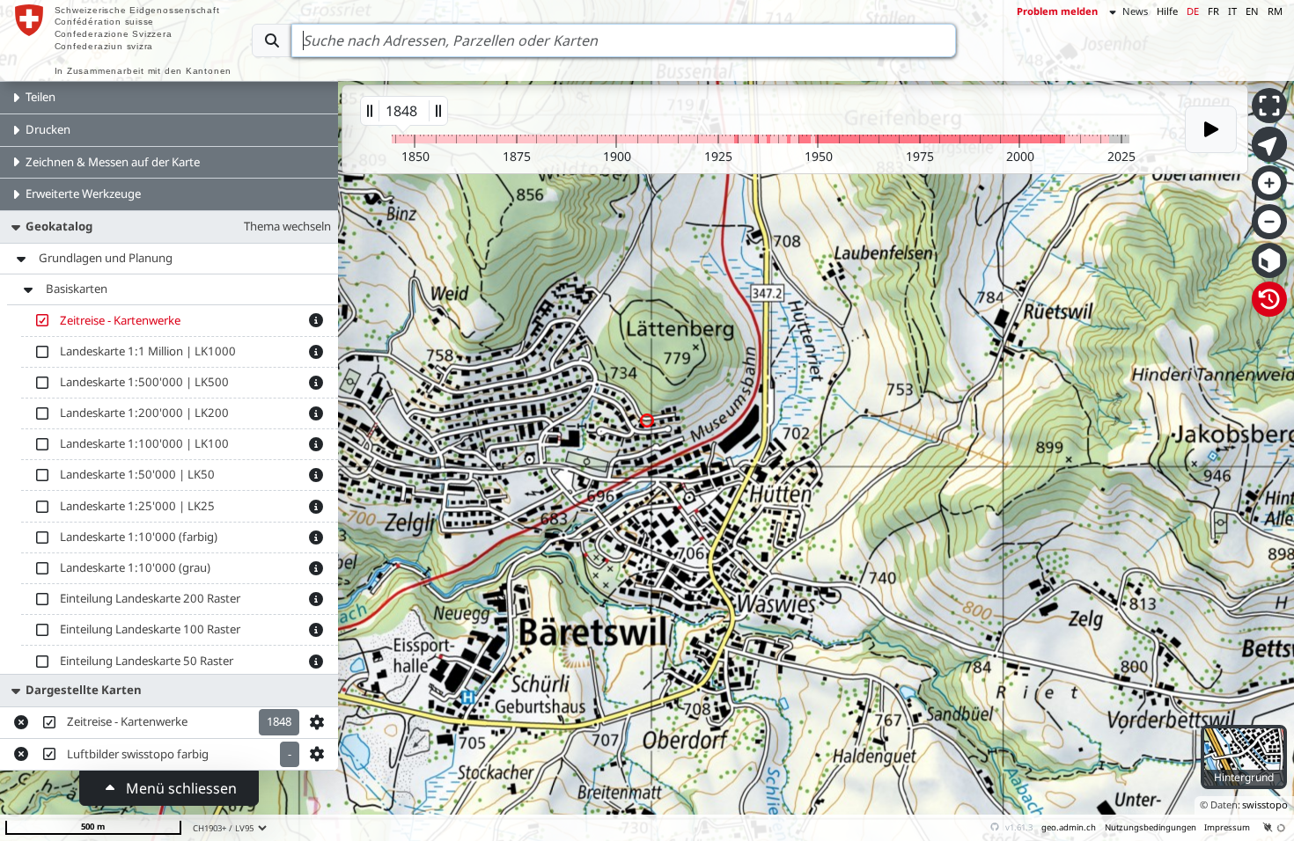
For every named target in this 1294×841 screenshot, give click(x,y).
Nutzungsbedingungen (1150, 827)
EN (1252, 11)
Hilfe (1167, 11)
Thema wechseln (287, 226)
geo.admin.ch (1068, 827)
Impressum (1227, 827)
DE (1193, 11)
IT (1232, 11)
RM (1275, 11)
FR (1213, 11)
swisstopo (1265, 804)
